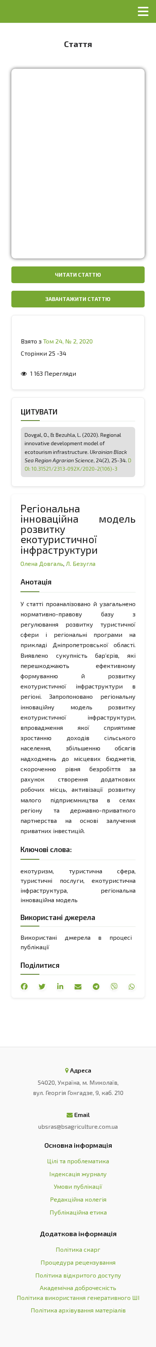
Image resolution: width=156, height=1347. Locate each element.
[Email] (78, 986)
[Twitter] (42, 986)
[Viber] (114, 986)
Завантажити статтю (78, 299)
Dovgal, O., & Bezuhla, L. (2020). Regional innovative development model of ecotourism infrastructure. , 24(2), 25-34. (78, 452)
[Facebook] (24, 986)
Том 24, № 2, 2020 (68, 341)
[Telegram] (96, 986)
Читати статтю (78, 274)
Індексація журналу (78, 1173)
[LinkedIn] (60, 986)
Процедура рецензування (78, 1262)
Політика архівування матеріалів (78, 1310)
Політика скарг (78, 1249)
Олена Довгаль (41, 563)
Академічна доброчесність (78, 1287)
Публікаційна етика (78, 1212)
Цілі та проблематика (78, 1160)
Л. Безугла (80, 563)
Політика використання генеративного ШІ (78, 1297)
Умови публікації (78, 1186)
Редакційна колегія (78, 1199)
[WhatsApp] (132, 986)
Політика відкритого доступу (78, 1275)
